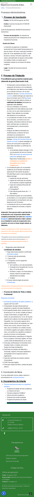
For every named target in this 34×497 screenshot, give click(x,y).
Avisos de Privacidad (12, 461)
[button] (4, 493)
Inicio (2, 8)
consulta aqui (11, 282)
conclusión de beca (18, 377)
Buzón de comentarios (25, 495)
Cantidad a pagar (12, 254)
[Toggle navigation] (31, 4)
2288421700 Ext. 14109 (15, 428)
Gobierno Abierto (11, 458)
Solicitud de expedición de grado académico (18, 302)
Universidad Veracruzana (8, 1)
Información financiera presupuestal (17, 455)
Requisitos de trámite (8, 298)
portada (28, 98)
